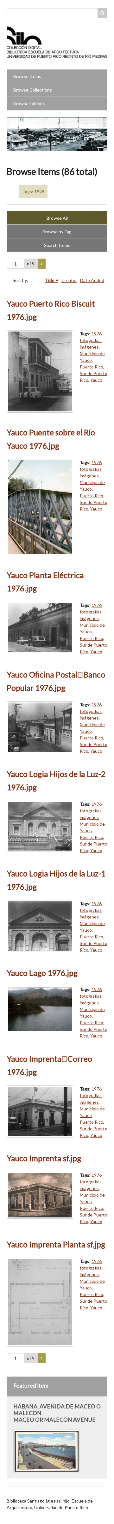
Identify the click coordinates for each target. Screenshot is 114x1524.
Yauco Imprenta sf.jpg (44, 1158)
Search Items (57, 245)
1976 (97, 333)
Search (103, 13)
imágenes (89, 347)
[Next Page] (42, 264)
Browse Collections (32, 90)
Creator (69, 280)
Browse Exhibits (29, 103)
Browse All (57, 218)
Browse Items (27, 76)
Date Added (92, 280)
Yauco (96, 380)
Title (49, 280)
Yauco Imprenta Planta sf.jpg (56, 1244)
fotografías (91, 340)
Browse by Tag (57, 231)
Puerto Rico (91, 366)
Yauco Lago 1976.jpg (42, 972)
